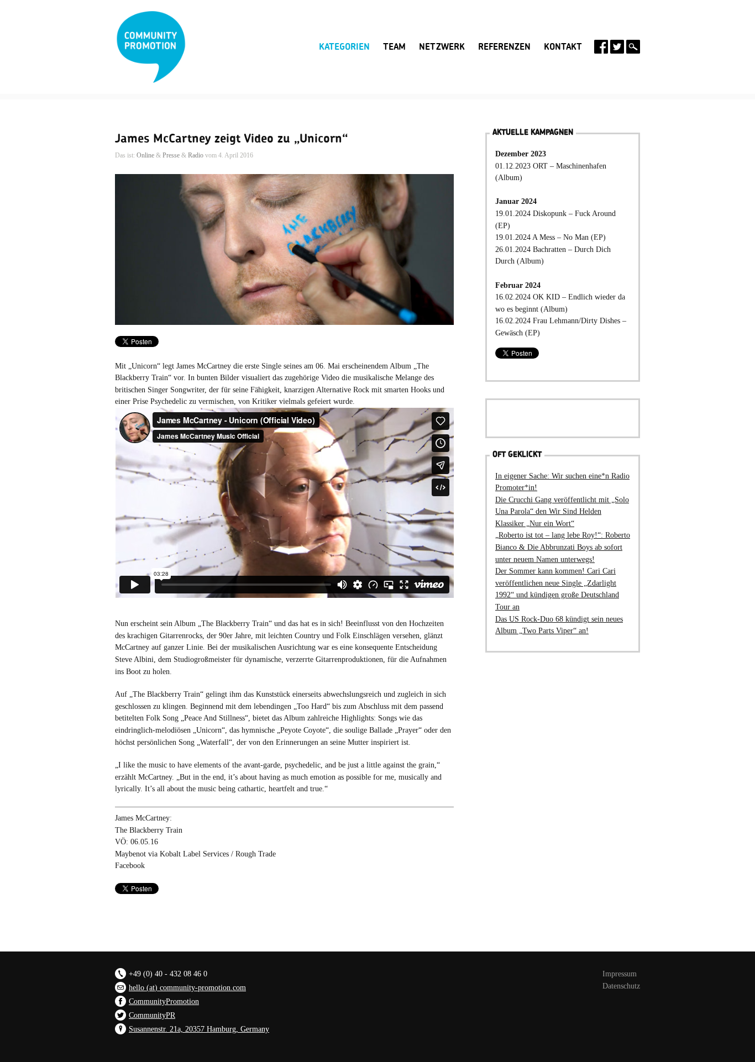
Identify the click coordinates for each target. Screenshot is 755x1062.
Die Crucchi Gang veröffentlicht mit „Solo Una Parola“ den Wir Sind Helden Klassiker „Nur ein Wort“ (562, 511)
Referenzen (504, 47)
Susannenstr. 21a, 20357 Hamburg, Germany (199, 1028)
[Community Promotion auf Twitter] (617, 47)
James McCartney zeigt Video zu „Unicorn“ (231, 139)
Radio (195, 155)
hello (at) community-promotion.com (187, 987)
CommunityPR (152, 1015)
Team (394, 47)
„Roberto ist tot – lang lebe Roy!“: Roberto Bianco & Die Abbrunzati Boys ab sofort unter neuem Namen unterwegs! (562, 546)
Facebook (130, 865)
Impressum (619, 973)
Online (145, 155)
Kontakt (563, 47)
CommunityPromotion (164, 1001)
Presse (171, 155)
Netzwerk (442, 47)
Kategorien (344, 45)
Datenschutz (621, 985)
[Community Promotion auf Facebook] (601, 47)
